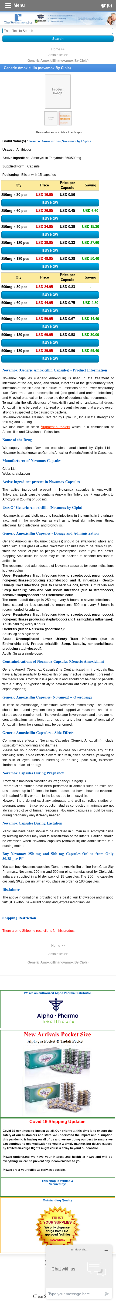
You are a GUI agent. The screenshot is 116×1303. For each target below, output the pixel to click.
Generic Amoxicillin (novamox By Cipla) (58, 61)
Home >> (58, 49)
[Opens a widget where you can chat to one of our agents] (79, 1272)
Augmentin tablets (55, 427)
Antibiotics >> (58, 55)
